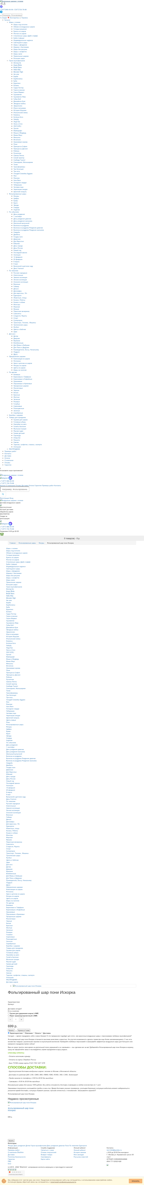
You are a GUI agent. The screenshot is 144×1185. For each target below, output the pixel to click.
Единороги (17, 295)
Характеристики (16, 1033)
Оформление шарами (17, 356)
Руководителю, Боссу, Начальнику (26, 349)
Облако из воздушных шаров (24, 27)
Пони (15, 144)
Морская (17, 307)
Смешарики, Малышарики (23, 162)
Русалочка (17, 153)
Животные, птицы (20, 298)
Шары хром (18, 54)
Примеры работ (10, 451)
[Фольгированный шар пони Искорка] (74, 986)
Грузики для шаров (20, 419)
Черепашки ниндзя (20, 189)
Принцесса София (20, 146)
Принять (135, 1181)
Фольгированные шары (17, 194)
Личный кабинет (80, 1150)
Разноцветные (19, 408)
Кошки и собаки (19, 302)
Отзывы (7, 462)
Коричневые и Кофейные (23, 379)
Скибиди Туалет (19, 160)
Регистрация (4, 498)
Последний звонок (20, 252)
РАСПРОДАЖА (14, 449)
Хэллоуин (17, 255)
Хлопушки (17, 447)
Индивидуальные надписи (23, 40)
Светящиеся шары (20, 42)
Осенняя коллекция (21, 282)
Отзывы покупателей (48, 1152)
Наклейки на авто (20, 424)
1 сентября (18, 216)
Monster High (18, 72)
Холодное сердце (20, 182)
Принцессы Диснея (21, 148)
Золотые (17, 410)
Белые (16, 392)
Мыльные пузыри (20, 428)
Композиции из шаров (22, 358)
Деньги (16, 288)
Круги (16, 203)
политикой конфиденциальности (63, 1182)
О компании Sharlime (16, 1152)
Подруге (17, 352)
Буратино (17, 83)
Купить (11, 1030)
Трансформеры (19, 167)
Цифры (16, 198)
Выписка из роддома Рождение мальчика (29, 230)
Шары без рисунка (20, 49)
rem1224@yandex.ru (114, 1150)
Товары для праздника (17, 417)
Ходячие (17, 209)
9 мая (16, 264)
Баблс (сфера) (19, 38)
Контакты (7, 453)
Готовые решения (20, 29)
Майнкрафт (18, 130)
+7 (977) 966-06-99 (7, 481)
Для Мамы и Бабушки (21, 345)
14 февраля (18, 257)
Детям (16, 336)
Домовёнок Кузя (19, 101)
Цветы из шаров (19, 368)
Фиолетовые (18, 388)
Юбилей (17, 243)
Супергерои (18, 320)
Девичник (17, 239)
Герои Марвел (19, 92)
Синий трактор (19, 157)
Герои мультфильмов (17, 60)
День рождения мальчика (23, 221)
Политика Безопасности (17, 1157)
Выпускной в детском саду (23, 266)
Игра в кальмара (20, 108)
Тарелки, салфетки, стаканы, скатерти (28, 444)
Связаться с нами (47, 1150)
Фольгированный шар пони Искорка (21, 1109)
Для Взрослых (19, 241)
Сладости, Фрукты (20, 316)
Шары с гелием (14, 22)
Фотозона (17, 361)
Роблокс (16, 151)
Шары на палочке (20, 370)
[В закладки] (9, 1105)
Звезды (16, 205)
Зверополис (18, 106)
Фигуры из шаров (20, 365)
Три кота (17, 171)
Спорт (16, 318)
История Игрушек (20, 110)
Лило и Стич (18, 124)
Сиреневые (18, 406)
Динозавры (18, 291)
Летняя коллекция (20, 279)
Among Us (17, 63)
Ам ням (16, 74)
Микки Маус (18, 135)
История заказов (80, 1152)
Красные (17, 395)
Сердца (16, 207)
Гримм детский (19, 433)
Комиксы (17, 115)
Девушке (17, 338)
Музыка (16, 309)
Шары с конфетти (20, 51)
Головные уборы (20, 422)
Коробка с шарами (16, 415)
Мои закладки (79, 1154)
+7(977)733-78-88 (20, 9)
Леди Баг (17, 121)
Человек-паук (18, 187)
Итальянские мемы (21, 112)
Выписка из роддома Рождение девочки (28, 227)
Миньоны (17, 137)
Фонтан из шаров (20, 33)
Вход (11, 498)
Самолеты (17, 313)
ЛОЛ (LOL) (17, 126)
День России (18, 248)
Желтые (16, 397)
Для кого (12, 334)
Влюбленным (18, 343)
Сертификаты (46, 1157)
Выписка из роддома (21, 225)
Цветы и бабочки (20, 329)
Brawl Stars (18, 67)
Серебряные (18, 413)
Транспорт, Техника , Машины (25, 322)
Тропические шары (21, 325)
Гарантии (7, 465)
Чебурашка (18, 185)
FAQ (9, 1161)
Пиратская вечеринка (21, 311)
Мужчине (17, 340)
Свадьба (17, 232)
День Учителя (19, 268)
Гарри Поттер (19, 87)
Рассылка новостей (81, 1157)
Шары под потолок (20, 24)
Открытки (17, 438)
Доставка (7, 456)
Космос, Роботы (19, 300)
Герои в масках (19, 90)
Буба (15, 81)
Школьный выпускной (21, 223)
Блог (9, 1163)
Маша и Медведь (20, 133)
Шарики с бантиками (21, 47)
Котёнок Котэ (18, 117)
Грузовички (18, 94)
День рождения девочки (22, 218)
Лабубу (16, 119)
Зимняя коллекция (20, 277)
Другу (16, 354)
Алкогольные (18, 275)
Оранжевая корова (20, 142)
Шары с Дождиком (20, 45)
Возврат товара (46, 1154)
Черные (16, 390)
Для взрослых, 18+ (20, 293)
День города (18, 246)
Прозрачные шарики (21, 386)
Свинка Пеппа (19, 155)
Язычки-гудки (18, 431)
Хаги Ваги (17, 180)
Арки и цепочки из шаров (23, 363)
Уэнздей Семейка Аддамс (23, 173)
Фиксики (17, 178)
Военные (17, 284)
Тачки (16, 164)
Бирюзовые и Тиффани (22, 377)
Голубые (17, 404)
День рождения (19, 214)
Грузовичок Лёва (20, 97)
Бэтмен (16, 85)
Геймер (16, 286)
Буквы (16, 200)
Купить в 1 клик (23, 1030)
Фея (15, 176)
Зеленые (17, 399)
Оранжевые (18, 381)
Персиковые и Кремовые (23, 383)
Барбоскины (18, 78)
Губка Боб (17, 99)
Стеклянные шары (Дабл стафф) (26, 36)
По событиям (14, 212)
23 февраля (18, 259)
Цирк (15, 331)
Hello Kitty (17, 69)
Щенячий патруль (20, 191)
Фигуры (16, 196)
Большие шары (19, 58)
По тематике (13, 270)
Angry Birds (18, 65)
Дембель (17, 234)
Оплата (7, 458)
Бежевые (17, 374)
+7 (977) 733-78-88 (7, 483)
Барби (16, 76)
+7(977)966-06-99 (6, 9)
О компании (8, 460)
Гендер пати (18, 237)
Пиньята (17, 440)
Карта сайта (45, 1159)
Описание (29, 1033)
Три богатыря (19, 169)
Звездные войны (20, 103)
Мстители (17, 139)
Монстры (17, 304)
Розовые (17, 401)
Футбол (16, 327)
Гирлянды (17, 435)
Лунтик (16, 128)
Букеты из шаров (20, 31)
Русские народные (20, 273)
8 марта (16, 261)
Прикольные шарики (21, 56)
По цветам (13, 372)
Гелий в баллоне (20, 426)
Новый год (17, 250)
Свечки (16, 442)
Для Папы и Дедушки (21, 347)
